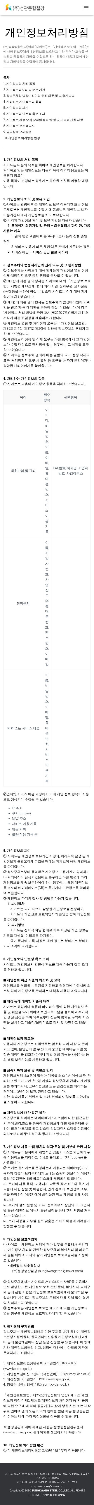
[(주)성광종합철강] (26, 7)
